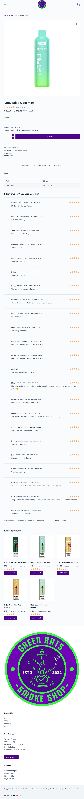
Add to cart (47, 137)
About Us (7, 723)
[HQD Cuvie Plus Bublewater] (15, 547)
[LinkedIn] (20, 795)
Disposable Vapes (20, 150)
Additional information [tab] (42, 165)
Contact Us (8, 726)
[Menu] (5, 4)
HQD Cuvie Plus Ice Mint (40, 562)
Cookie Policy (9, 747)
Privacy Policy (9, 742)
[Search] (78, 4)
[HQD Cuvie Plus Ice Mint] (42, 547)
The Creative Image (56, 789)
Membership (9, 776)
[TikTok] (11, 795)
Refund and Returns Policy (14, 744)
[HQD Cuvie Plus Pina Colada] (15, 589)
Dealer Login (9, 773)
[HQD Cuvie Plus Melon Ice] (68, 547)
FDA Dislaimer (11, 757)
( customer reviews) (22, 107)
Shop (11, 16)
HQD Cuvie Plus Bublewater (15, 562)
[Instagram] (5, 795)
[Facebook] (8, 795)
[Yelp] (23, 795)
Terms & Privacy (10, 739)
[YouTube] (17, 795)
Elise (10, 153)
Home (6, 16)
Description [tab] (26, 165)
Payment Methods (11, 779)
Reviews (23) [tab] (58, 165)
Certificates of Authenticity (14, 750)
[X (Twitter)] (14, 795)
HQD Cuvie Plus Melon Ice (67, 562)
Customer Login (10, 771)
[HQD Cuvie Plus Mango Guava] (42, 589)
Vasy (12, 156)
